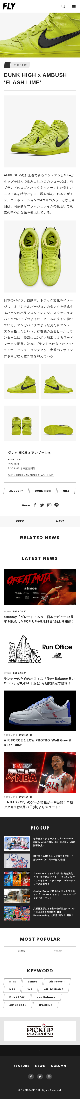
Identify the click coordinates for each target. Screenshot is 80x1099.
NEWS (40, 1066)
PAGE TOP (40, 1050)
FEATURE (21, 1066)
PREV (20, 521)
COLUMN (58, 1066)
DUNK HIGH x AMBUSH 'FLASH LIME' (31, 475)
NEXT (60, 521)
